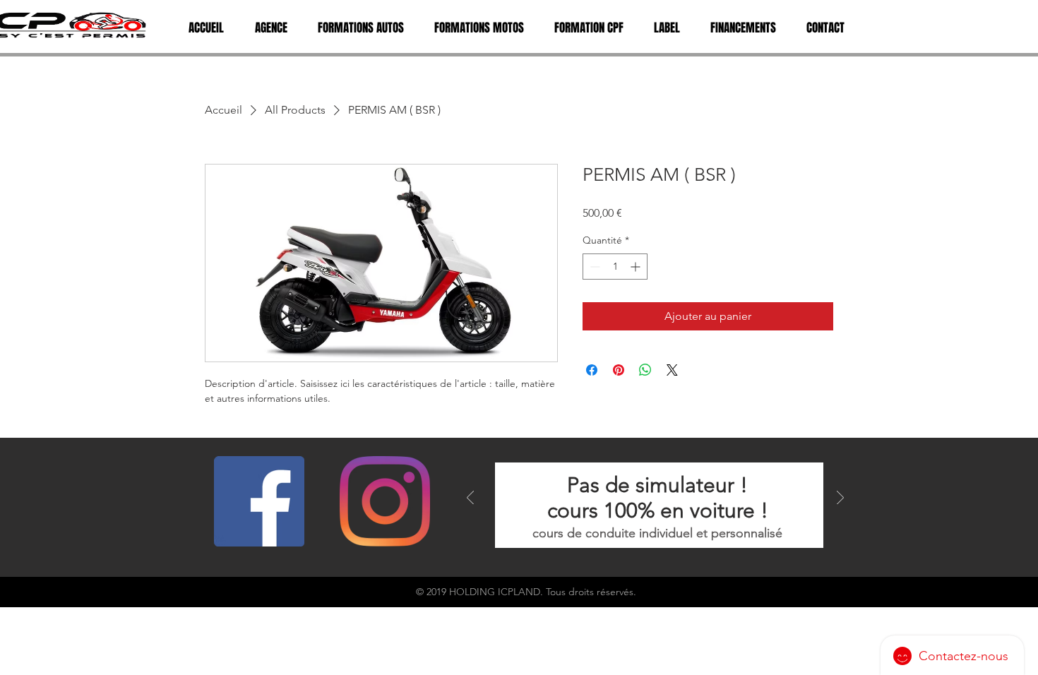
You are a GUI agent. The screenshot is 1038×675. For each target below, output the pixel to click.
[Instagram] (385, 501)
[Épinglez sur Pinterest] (618, 370)
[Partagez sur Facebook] (591, 370)
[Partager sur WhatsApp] (645, 370)
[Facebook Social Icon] (259, 501)
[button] (270, 28)
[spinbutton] (615, 266)
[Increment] (636, 266)
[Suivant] (840, 499)
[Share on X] (672, 370)
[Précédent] (470, 499)
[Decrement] (593, 266)
